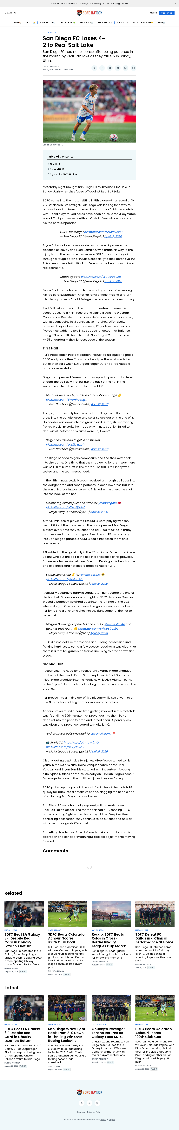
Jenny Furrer (54, 1066)
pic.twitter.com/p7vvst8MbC (65, 507)
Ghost (103, 1119)
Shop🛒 (161, 22)
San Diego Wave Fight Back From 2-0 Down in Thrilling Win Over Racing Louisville (66, 1035)
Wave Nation (54, 1025)
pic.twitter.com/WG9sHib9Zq (101, 277)
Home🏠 (18, 22)
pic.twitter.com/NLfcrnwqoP (103, 232)
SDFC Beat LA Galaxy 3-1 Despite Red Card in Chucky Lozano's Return (22, 940)
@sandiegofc (107, 503)
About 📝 (30, 22)
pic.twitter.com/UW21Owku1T (65, 445)
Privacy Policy (94, 1112)
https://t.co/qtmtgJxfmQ (81, 742)
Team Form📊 (86, 22)
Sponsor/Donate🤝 (143, 22)
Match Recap (49, 32)
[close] (175, 3)
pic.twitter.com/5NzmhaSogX (66, 400)
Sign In (153, 13)
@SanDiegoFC (101, 734)
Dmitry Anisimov (51, 66)
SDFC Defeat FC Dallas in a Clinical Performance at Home (154, 938)
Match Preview (99, 1025)
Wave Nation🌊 (47, 22)
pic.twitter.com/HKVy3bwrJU (65, 747)
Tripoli (112, 1119)
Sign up (81, 1112)
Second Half (57, 169)
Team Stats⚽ (105, 22)
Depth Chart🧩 (68, 22)
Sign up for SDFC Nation (63, 174)
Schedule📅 (123, 22)
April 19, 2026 (113, 236)
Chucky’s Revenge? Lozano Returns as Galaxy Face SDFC (108, 1033)
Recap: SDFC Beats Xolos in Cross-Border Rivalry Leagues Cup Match (109, 940)
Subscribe (166, 13)
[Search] (15, 13)
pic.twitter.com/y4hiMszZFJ (64, 579)
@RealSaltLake (90, 575)
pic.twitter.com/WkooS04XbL (98, 629)
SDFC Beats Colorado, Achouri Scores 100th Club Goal (66, 938)
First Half (55, 164)
